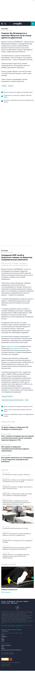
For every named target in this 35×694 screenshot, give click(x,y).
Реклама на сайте (5, 603)
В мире (3, 112)
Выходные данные (5, 664)
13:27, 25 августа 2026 (6, 252)
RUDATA (3, 648)
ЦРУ (3, 175)
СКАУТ (2, 638)
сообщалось (10, 346)
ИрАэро (4, 86)
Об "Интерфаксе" (11, 601)
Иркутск (10, 86)
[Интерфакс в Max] (12, 653)
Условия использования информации (10, 662)
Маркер (3, 639)
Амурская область (7, 396)
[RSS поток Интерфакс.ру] (10, 653)
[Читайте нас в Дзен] (2, 653)
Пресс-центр (19, 601)
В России (4, 29)
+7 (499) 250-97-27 (19, 626)
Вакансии (26, 601)
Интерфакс (17, 23)
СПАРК (2, 635)
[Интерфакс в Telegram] (5, 653)
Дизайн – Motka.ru (5, 665)
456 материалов (6, 592)
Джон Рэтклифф (11, 175)
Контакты (3, 601)
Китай (26, 400)
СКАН (2, 646)
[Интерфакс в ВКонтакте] (7, 653)
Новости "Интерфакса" (6, 645)
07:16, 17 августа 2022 (6, 30)
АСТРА (2, 641)
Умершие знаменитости (9, 590)
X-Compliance (4, 636)
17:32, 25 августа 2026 (7, 113)
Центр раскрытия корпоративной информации (11, 650)
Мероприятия (14, 603)
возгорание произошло (18, 348)
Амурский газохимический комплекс (12, 400)
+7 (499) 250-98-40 (7, 626)
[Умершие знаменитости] (17, 587)
